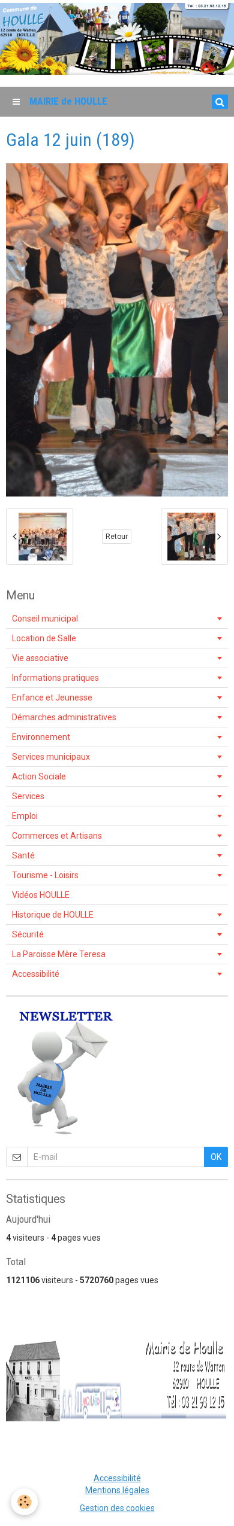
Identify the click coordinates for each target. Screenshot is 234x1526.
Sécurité (28, 934)
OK (216, 1157)
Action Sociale (39, 776)
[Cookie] (24, 1501)
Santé (23, 855)
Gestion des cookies (117, 1508)
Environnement (41, 737)
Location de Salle (44, 638)
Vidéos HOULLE (41, 895)
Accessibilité (35, 974)
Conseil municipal (45, 618)
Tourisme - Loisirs (45, 875)
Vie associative (40, 658)
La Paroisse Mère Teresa (59, 954)
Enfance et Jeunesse (52, 697)
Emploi (25, 816)
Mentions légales (117, 1490)
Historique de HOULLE (53, 914)
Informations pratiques (55, 678)
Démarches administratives (64, 717)
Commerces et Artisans (57, 835)
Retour (117, 536)
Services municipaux (51, 757)
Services (28, 796)
